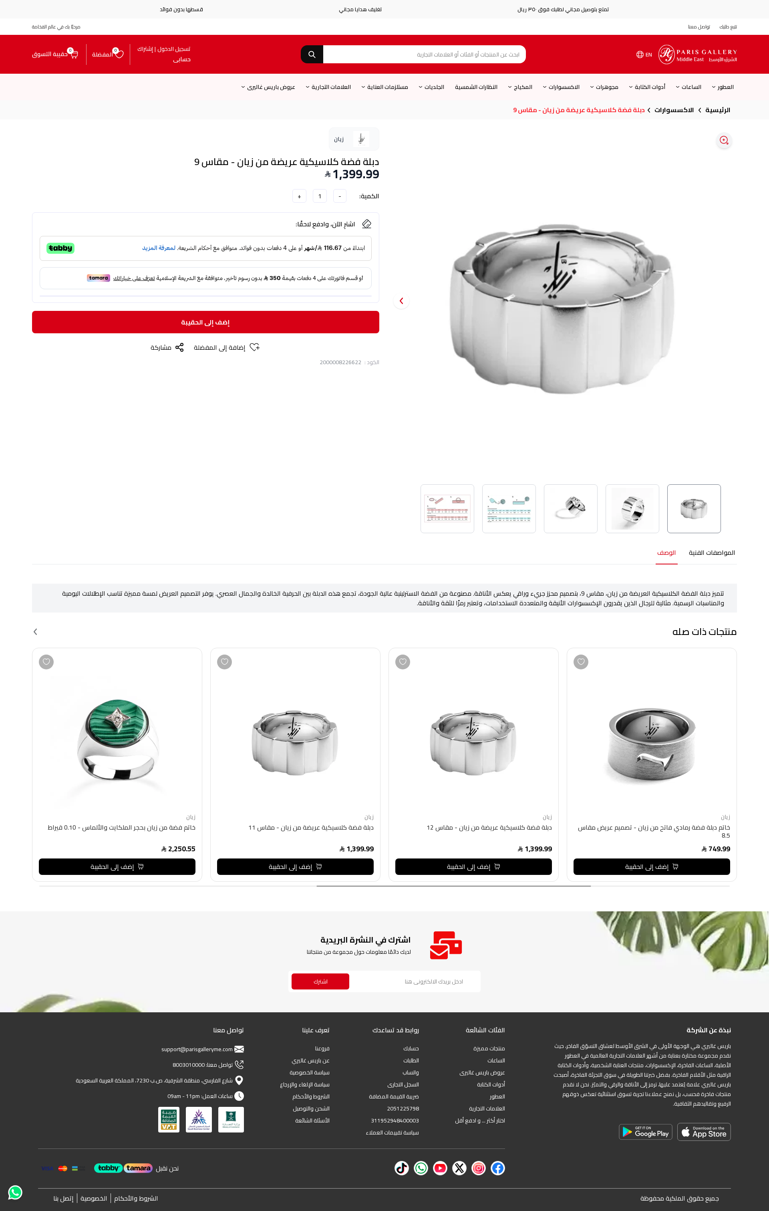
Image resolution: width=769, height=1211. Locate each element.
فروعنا (322, 1048)
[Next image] (401, 301)
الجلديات (434, 87)
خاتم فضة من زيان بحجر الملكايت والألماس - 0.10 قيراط (121, 828)
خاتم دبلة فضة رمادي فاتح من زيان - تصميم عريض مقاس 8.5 (654, 832)
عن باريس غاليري (311, 1060)
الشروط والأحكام (311, 1096)
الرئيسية (718, 110)
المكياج (523, 87)
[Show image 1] (694, 508)
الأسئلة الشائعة (312, 1120)
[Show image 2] (632, 508)
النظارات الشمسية (476, 87)
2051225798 (403, 1108)
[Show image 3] (571, 508)
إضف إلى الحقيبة (205, 322)
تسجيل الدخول (174, 49)
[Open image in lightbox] (724, 140)
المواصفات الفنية (712, 553)
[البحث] (312, 54)
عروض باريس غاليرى (271, 87)
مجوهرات (607, 87)
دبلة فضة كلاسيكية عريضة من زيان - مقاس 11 (311, 828)
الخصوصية (94, 1198)
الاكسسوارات (564, 87)
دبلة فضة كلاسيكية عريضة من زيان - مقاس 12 (489, 828)
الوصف (666, 553)
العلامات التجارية (331, 87)
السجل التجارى (403, 1084)
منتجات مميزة (489, 1048)
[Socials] (498, 1168)
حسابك (411, 1048)
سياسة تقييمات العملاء (392, 1132)
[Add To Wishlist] (581, 662)
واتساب (411, 1072)
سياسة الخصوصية (310, 1072)
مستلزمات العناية (387, 87)
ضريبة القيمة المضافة (394, 1096)
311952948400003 (395, 1120)
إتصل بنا (63, 1198)
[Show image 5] (447, 508)
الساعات (691, 87)
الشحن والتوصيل (311, 1108)
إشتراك (145, 49)
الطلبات (411, 1060)
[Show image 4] (509, 508)
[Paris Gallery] (697, 54)
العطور (726, 87)
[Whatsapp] (14, 1193)
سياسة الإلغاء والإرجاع (305, 1084)
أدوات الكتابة (650, 87)
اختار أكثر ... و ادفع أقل (480, 1120)
